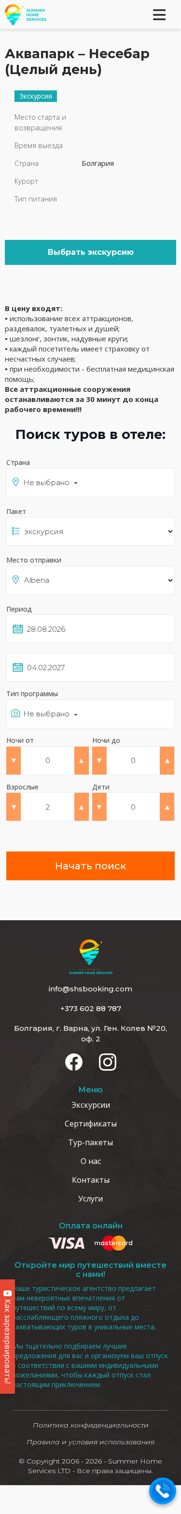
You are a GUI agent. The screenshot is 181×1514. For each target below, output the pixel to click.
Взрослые (22, 786)
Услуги (90, 1198)
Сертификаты (91, 1123)
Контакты (91, 1180)
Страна (18, 462)
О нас (91, 1161)
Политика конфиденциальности (91, 1425)
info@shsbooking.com (90, 988)
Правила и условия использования (90, 1442)
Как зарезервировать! (7, 1340)
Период (19, 608)
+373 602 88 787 (90, 1008)
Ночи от (20, 740)
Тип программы (32, 693)
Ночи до (106, 740)
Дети (101, 786)
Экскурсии (90, 1105)
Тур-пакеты (90, 1142)
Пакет (16, 511)
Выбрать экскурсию (91, 252)
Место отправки (33, 559)
